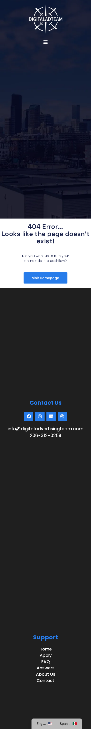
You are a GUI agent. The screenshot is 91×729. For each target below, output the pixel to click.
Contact (45, 680)
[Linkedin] (51, 416)
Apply (46, 655)
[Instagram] (40, 416)
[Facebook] (29, 416)
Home (45, 649)
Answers (46, 668)
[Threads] (62, 416)
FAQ (45, 661)
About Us (45, 674)
